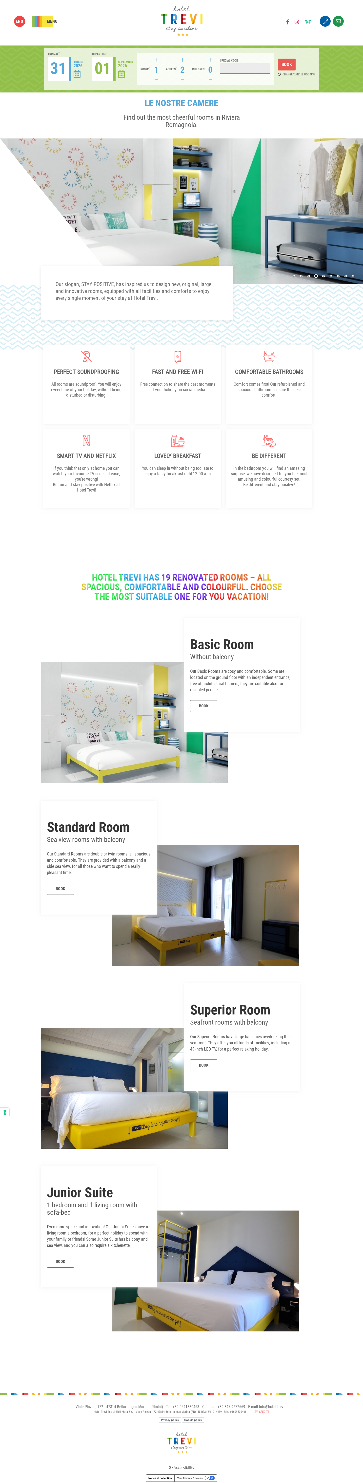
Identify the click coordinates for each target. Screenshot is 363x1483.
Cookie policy (193, 1420)
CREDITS (264, 1412)
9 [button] (353, 276)
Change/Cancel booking (298, 74)
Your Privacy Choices (190, 1478)
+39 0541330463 (186, 1406)
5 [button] (323, 276)
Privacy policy (170, 1420)
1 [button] (294, 276)
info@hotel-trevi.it (273, 1406)
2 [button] (301, 276)
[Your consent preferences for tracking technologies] (4, 1112)
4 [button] (316, 276)
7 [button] (338, 276)
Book (203, 706)
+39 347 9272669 (231, 1406)
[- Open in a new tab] (287, 23)
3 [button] (308, 276)
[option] (181, 211)
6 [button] (331, 276)
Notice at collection (160, 1478)
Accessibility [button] (184, 1467)
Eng (19, 21)
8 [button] (345, 276)
